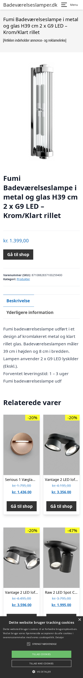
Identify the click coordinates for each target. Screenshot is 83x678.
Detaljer (59, 637)
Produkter (23, 279)
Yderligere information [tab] (30, 312)
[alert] (41, 647)
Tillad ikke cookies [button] (41, 663)
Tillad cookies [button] (41, 654)
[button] (41, 672)
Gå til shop (18, 254)
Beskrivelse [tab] (18, 301)
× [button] (79, 619)
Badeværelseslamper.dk (30, 5)
